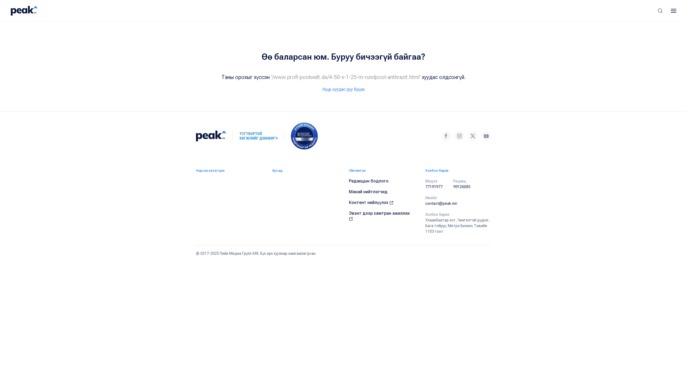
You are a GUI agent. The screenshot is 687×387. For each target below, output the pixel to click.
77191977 (434, 187)
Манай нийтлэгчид (368, 191)
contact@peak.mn (441, 203)
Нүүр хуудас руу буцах (343, 89)
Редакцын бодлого (369, 181)
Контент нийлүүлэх (369, 202)
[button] (660, 11)
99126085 (461, 187)
